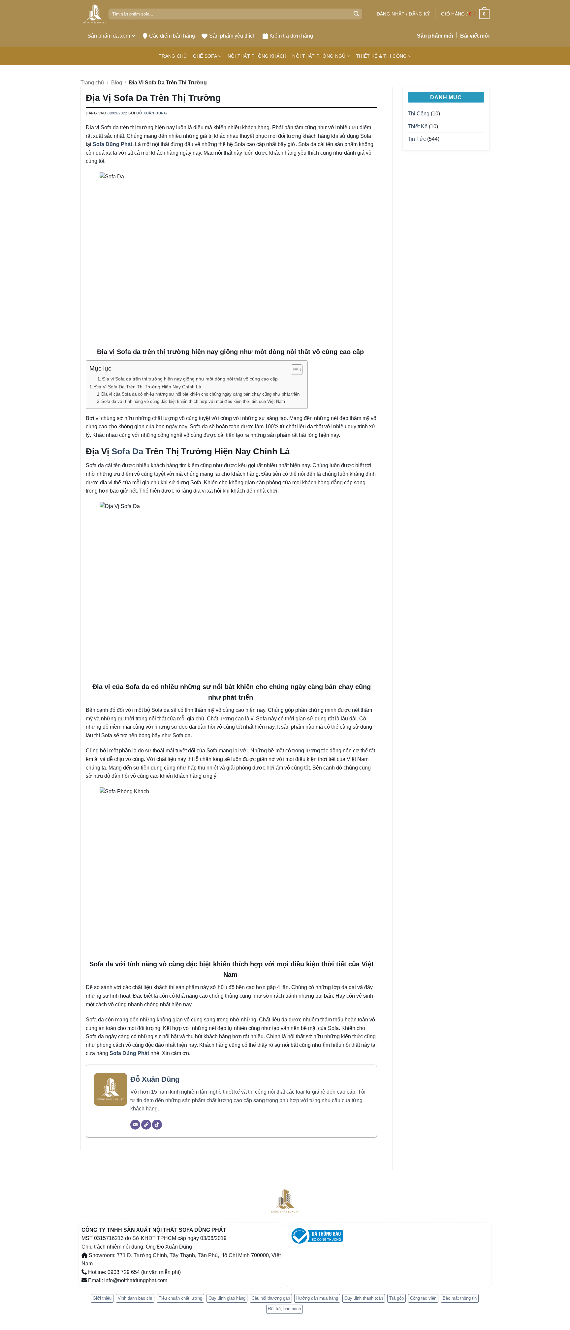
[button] (403, 14)
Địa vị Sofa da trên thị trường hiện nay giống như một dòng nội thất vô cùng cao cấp (190, 379)
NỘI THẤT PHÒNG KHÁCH (257, 56)
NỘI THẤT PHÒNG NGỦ (318, 56)
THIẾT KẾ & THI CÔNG (381, 56)
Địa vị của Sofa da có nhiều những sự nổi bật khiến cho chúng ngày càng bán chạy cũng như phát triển (201, 394)
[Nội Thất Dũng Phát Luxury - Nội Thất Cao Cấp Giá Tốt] (94, 14)
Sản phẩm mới (435, 36)
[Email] (135, 1125)
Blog (116, 82)
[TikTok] (157, 1125)
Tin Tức (417, 139)
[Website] (146, 1125)
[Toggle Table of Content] (293, 369)
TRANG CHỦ (173, 56)
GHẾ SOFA (205, 56)
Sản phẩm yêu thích (232, 36)
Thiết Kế (418, 126)
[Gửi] (356, 14)
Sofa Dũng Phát (129, 1053)
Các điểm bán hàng (172, 36)
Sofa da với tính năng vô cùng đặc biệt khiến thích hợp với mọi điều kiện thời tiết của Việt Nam (193, 401)
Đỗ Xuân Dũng (151, 113)
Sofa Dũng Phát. (113, 144)
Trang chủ (92, 82)
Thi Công (418, 113)
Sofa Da (126, 451)
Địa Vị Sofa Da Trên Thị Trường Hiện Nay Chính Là (147, 386)
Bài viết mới (475, 36)
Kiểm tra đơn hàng (291, 36)
